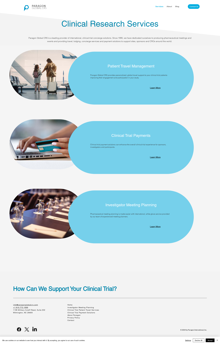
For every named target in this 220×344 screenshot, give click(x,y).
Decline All (198, 340)
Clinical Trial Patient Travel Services (83, 310)
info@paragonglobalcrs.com (25, 305)
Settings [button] (188, 340)
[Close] (217, 340)
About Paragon (74, 315)
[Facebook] (19, 329)
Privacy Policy (73, 318)
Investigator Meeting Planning (80, 307)
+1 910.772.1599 (20, 307)
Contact (70, 320)
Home (70, 305)
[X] (27, 329)
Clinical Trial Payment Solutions (81, 313)
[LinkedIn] (34, 329)
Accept (210, 340)
